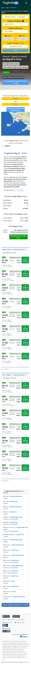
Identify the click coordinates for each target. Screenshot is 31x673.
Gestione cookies (20, 622)
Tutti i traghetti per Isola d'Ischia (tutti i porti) (15, 82)
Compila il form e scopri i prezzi (19, 237)
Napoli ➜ (13, 517)
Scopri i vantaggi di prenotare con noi (13, 77)
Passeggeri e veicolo (18, 43)
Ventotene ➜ (10, 591)
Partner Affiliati (20, 619)
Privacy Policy (11, 619)
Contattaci (26, 662)
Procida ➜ (14, 565)
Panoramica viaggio (13, 63)
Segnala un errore (8, 622)
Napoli (15, 98)
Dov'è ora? (11, 266)
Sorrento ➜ (10, 581)
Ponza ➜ (13, 540)
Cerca (15, 50)
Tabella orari (24, 67)
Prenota (5, 72)
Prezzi (18, 67)
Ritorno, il (23, 36)
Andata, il (9, 36)
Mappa (5, 63)
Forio (15, 104)
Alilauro (6, 146)
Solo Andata (21, 17)
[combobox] (15, 24)
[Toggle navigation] (26, 2)
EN (8, 631)
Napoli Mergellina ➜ (14, 534)
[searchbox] (13, 24)
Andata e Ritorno (11, 17)
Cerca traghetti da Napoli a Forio (14, 605)
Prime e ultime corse (9, 67)
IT (4, 631)
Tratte (7, 7)
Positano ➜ (14, 545)
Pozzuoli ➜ (14, 555)
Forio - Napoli (18, 190)
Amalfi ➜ (13, 496)
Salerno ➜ (11, 576)
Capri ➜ (13, 507)
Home (2, 7)
